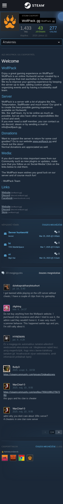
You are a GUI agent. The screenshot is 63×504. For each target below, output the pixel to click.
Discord (6, 195)
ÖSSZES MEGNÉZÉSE (52, 225)
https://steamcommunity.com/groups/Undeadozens (29, 374)
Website (6, 192)
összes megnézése (49, 272)
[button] (32, 234)
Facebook (7, 198)
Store (5, 212)
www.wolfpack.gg (42, 141)
